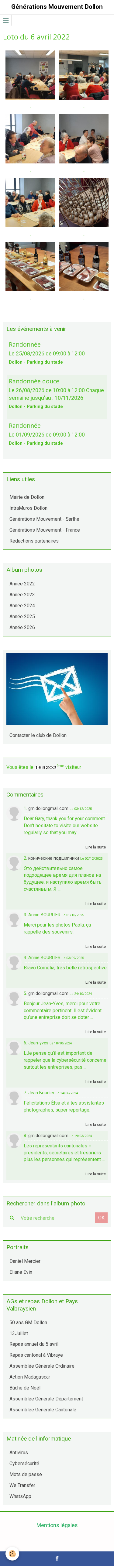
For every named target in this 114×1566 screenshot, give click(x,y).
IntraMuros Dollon (28, 508)
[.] (30, 75)
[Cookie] (12, 1554)
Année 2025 (22, 616)
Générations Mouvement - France (44, 530)
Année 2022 (22, 584)
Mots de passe (25, 1474)
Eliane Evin (20, 1272)
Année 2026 (22, 627)
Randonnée (25, 344)
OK (101, 1218)
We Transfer (22, 1485)
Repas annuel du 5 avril (33, 1344)
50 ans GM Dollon (28, 1322)
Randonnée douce (34, 381)
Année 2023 (22, 595)
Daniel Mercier (24, 1261)
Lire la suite (95, 847)
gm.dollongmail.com (48, 808)
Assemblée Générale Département (46, 1399)
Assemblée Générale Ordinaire (41, 1366)
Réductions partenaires (34, 541)
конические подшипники (53, 858)
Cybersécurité (24, 1463)
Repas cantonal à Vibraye (36, 1355)
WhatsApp (20, 1496)
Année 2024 (22, 605)
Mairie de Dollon (26, 497)
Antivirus (18, 1452)
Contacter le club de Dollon (38, 735)
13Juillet (18, 1333)
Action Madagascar (29, 1377)
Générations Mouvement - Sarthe (44, 519)
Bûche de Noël (24, 1388)
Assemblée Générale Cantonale (42, 1410)
